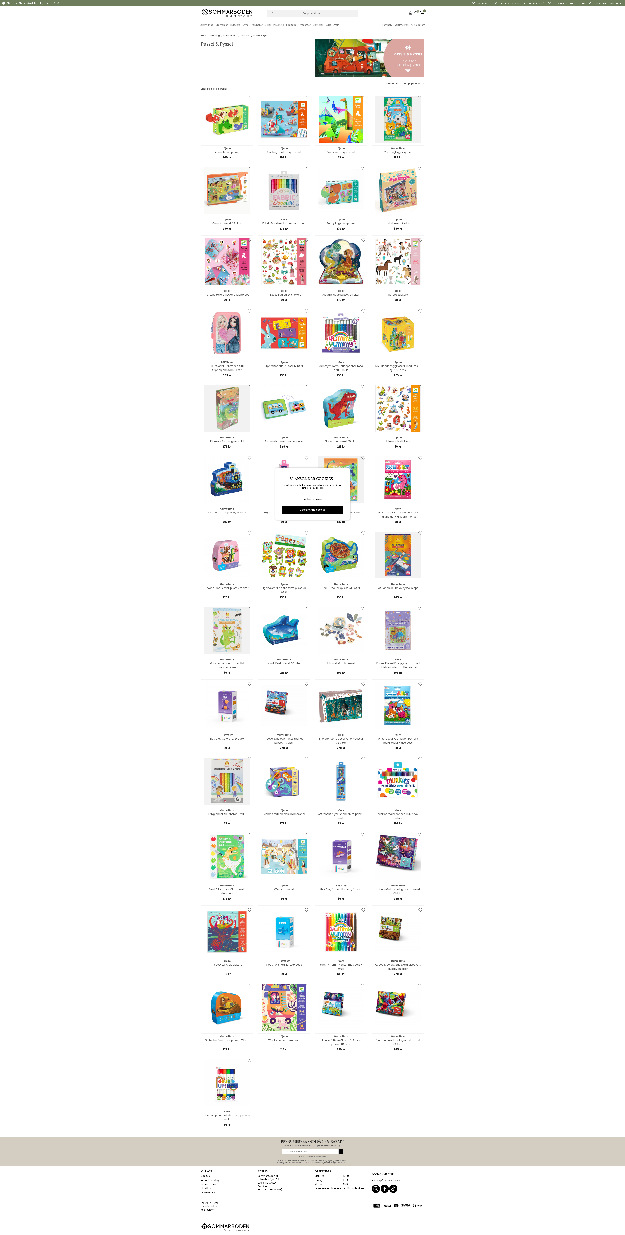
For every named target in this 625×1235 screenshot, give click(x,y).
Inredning (215, 35)
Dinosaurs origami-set (341, 152)
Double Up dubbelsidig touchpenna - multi (227, 1117)
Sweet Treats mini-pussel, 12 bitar (227, 588)
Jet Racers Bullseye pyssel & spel (398, 588)
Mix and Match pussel (341, 663)
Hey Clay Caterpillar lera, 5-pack (341, 889)
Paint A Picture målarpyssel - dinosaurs (227, 891)
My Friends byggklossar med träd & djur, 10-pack (398, 368)
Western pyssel (284, 889)
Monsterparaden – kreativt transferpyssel (227, 665)
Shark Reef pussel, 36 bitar (284, 663)
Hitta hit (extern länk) (270, 1189)
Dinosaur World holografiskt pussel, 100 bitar (398, 1042)
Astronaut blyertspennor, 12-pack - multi (341, 816)
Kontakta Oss (208, 1184)
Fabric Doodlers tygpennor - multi (284, 223)
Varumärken (402, 25)
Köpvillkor (206, 1188)
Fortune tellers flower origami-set (227, 295)
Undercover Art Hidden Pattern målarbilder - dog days (398, 741)
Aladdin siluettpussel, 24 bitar (341, 295)
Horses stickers (398, 295)
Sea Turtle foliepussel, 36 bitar (341, 588)
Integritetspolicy (210, 1180)
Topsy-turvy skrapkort (227, 965)
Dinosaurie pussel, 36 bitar (341, 441)
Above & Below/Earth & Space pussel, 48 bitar (341, 1042)
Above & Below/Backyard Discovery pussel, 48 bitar (398, 967)
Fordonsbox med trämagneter (284, 441)
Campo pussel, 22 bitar (227, 223)
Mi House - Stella (398, 223)
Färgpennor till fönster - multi (227, 814)
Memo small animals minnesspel (284, 814)
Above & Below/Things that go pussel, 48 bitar (284, 741)
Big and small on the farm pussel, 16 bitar (284, 590)
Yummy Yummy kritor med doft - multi (341, 967)
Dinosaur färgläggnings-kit (227, 441)
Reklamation (208, 1192)
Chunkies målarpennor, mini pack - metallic (397, 816)
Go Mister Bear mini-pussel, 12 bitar (227, 1040)
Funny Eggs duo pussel (341, 223)
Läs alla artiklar (209, 1206)
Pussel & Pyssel (261, 35)
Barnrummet (230, 35)
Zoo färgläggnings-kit (398, 152)
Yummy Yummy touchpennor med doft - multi (341, 368)
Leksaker (245, 35)
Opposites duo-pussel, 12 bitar (284, 366)
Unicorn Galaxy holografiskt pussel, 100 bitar (398, 891)
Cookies (205, 1176)
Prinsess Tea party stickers (284, 295)
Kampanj (387, 25)
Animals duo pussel (227, 152)
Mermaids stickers (398, 441)
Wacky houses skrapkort (284, 1040)
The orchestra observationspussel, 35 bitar (341, 741)
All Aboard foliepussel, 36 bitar (227, 512)
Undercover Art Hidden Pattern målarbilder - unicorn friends (398, 515)
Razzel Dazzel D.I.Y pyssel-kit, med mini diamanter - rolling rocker (398, 665)
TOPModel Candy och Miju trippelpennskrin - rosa (227, 368)
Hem (203, 35)
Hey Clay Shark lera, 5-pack (284, 965)
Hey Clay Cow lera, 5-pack (227, 739)
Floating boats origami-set (284, 152)
